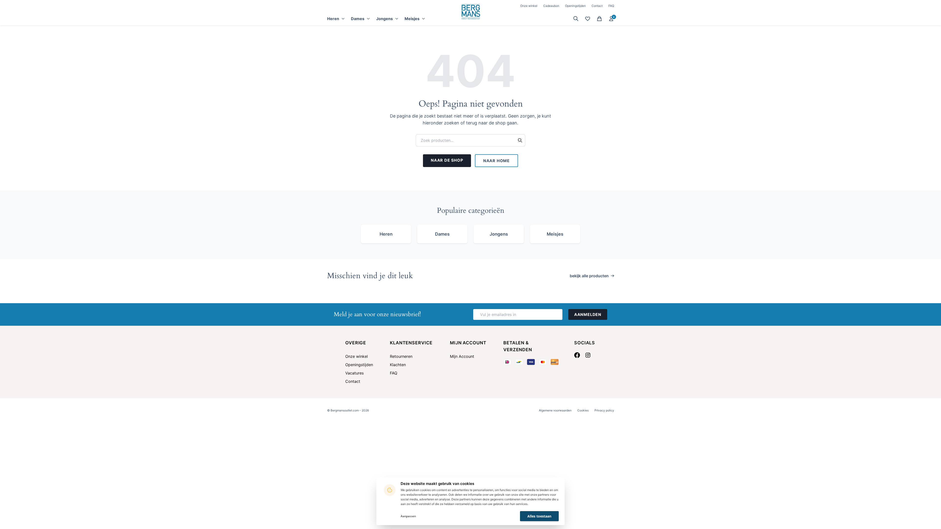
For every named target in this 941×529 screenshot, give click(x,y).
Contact (597, 6)
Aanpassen (408, 516)
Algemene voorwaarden (555, 410)
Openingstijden (575, 6)
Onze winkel (528, 6)
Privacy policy (604, 410)
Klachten (398, 364)
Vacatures (354, 373)
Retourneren (401, 356)
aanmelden (587, 314)
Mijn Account (462, 356)
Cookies (583, 410)
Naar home (496, 160)
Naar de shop (447, 160)
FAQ (611, 6)
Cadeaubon (551, 6)
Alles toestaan (539, 516)
